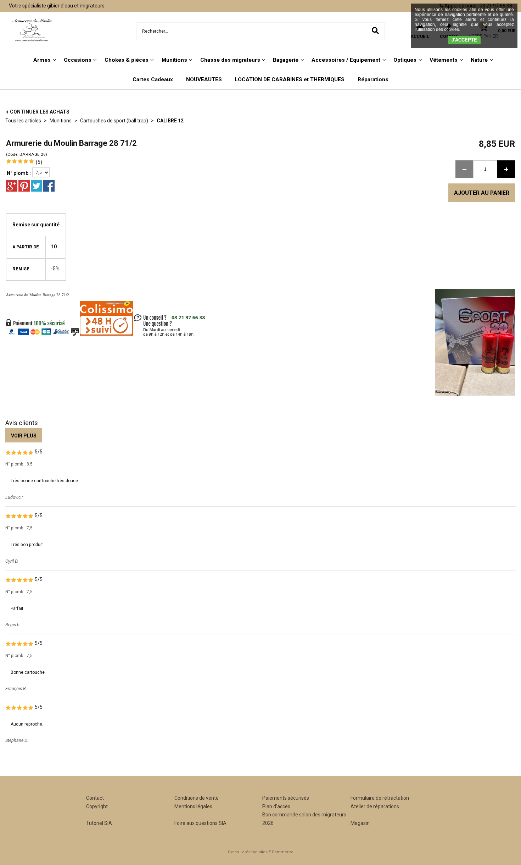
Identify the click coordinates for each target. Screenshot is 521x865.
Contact (95, 798)
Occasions (77, 60)
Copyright (97, 806)
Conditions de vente (196, 798)
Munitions (174, 60)
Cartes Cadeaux (153, 79)
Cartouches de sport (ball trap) (114, 120)
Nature (479, 60)
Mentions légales (193, 806)
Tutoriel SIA (99, 823)
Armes (42, 60)
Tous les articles (23, 120)
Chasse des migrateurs (230, 60)
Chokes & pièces (127, 60)
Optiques (404, 60)
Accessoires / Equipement (346, 60)
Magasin (360, 823)
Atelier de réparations (375, 806)
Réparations (373, 79)
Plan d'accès (276, 806)
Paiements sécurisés (285, 798)
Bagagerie (285, 60)
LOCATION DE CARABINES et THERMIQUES (289, 79)
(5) (39, 162)
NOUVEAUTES (204, 79)
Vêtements (444, 60)
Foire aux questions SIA (200, 823)
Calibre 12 (170, 120)
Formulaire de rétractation (380, 798)
